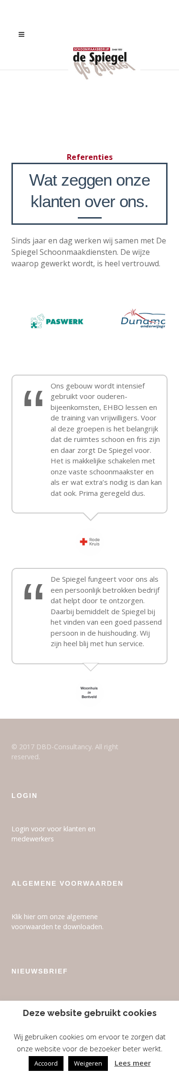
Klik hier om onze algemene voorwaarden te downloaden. (57, 921)
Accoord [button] (46, 1063)
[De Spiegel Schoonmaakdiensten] (104, 34)
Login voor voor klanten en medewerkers (53, 833)
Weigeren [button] (88, 1063)
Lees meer (133, 1063)
